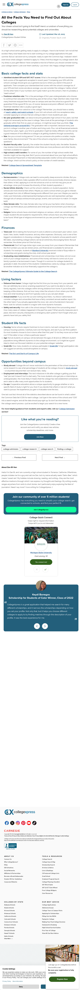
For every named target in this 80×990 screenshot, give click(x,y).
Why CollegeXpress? (11, 862)
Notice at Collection (26, 836)
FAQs (6, 865)
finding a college (64, 449)
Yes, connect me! (41, 562)
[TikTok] (34, 824)
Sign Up (65, 4)
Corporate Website (10, 882)
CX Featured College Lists (50, 873)
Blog (28, 12)
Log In (75, 4)
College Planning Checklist (51, 882)
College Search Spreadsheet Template (25, 165)
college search (47, 449)
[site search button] (58, 6)
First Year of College (49, 930)
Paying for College (48, 919)
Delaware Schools (10, 925)
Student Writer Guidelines (13, 879)
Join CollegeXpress (41, 510)
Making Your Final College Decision (53, 922)
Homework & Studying (49, 925)
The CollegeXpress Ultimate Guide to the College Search (33, 271)
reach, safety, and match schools (19, 112)
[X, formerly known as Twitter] (12, 824)
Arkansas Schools (10, 913)
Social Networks (9, 870)
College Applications (49, 905)
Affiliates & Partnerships (12, 873)
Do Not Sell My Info (49, 836)
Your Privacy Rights (37, 836)
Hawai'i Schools (9, 933)
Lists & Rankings (47, 870)
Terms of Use (8, 836)
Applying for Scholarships (50, 913)
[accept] (45, 569)
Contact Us (8, 859)
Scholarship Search (48, 865)
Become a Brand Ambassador (13, 876)
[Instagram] (17, 824)
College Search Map (48, 862)
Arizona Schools (9, 910)
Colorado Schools (10, 919)
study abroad (71, 368)
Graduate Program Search (50, 879)
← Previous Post (19, 457)
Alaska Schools (9, 908)
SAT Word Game (47, 885)
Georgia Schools (9, 930)
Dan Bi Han (8, 34)
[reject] (37, 569)
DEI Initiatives (8, 867)
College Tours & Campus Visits (52, 910)
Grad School (46, 876)
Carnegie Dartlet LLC (20, 834)
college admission (10, 449)
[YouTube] (28, 824)
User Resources (47, 893)
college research (29, 449)
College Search (47, 859)
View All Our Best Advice (50, 933)
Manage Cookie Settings (62, 836)
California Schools (10, 916)
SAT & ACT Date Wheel (49, 887)
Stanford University (40, 250)
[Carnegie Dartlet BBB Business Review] (10, 849)
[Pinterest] (23, 824)
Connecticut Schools (11, 922)
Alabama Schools (9, 905)
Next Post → (60, 457)
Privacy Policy (16, 836)
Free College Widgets (49, 890)
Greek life (54, 346)
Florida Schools (9, 927)
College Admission (20, 12)
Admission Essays (48, 908)
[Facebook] (6, 824)
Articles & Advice (7, 12)
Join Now (40, 437)
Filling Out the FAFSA (49, 916)
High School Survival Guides (51, 927)
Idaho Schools (8, 936)
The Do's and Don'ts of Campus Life (24, 354)
